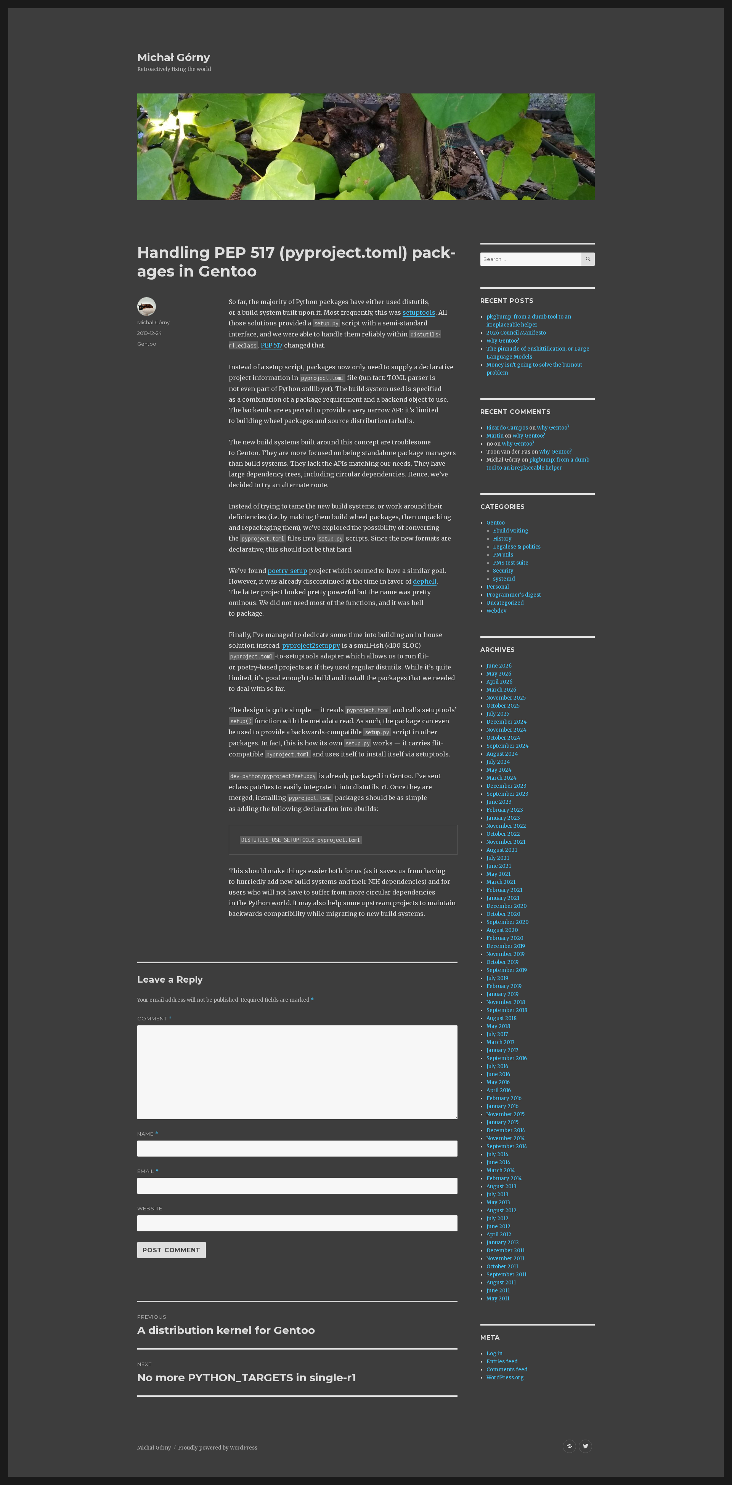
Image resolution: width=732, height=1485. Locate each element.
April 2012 (498, 1234)
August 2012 (501, 1210)
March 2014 (500, 1170)
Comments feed (507, 1369)
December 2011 (505, 1250)
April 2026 (499, 682)
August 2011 (501, 1282)
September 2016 (506, 1058)
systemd (504, 579)
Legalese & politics (517, 547)
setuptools (419, 312)
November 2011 (505, 1258)
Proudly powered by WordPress (217, 1448)
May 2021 (498, 874)
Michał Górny (173, 57)
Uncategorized (505, 603)
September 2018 (506, 1010)
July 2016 (497, 1066)
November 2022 (506, 826)
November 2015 (505, 1114)
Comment (154, 1018)
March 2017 (500, 1042)
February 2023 (504, 810)
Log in (494, 1353)
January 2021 (502, 898)
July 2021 (497, 858)
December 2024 (506, 722)
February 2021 (504, 890)
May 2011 (497, 1298)
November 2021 (505, 842)
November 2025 (506, 698)
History (502, 539)
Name (148, 1134)
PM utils (503, 555)
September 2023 (507, 794)
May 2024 (499, 770)
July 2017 (497, 1034)
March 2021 (500, 882)
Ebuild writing (510, 531)
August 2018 (501, 1018)
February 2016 (504, 1098)
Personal (497, 587)
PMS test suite (510, 563)
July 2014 (497, 1154)
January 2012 (502, 1242)
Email (148, 1171)
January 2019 (502, 994)
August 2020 (502, 930)
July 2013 (497, 1194)
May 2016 (498, 1082)
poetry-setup (287, 570)
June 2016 (498, 1074)
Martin (495, 436)
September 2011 (506, 1274)
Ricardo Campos (507, 428)
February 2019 (504, 986)
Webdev (496, 611)
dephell (425, 581)
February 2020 (504, 938)
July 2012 (497, 1218)
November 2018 (505, 1002)
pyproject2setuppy (311, 645)
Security (503, 571)
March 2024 (501, 778)
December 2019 (505, 946)
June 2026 (499, 666)
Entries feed (502, 1361)
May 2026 (498, 674)
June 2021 (498, 866)
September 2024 (507, 746)
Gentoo (146, 344)
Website (149, 1208)
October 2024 (503, 738)
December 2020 (506, 906)
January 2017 (502, 1050)
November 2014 (505, 1138)
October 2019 (502, 962)
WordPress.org (505, 1377)
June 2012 (498, 1226)
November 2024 (506, 730)
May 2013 (498, 1202)
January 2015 (502, 1122)
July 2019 (497, 978)
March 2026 (501, 690)
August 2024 (502, 754)
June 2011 (498, 1290)
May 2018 (498, 1026)
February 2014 (504, 1178)
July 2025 (497, 714)
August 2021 (501, 850)
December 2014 (505, 1130)
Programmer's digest (513, 595)
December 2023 (506, 786)
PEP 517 (272, 345)
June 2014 (498, 1162)
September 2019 (506, 970)
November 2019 (505, 954)
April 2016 (498, 1090)
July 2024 (498, 762)
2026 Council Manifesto (516, 333)
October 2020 (503, 914)
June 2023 (499, 802)
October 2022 (503, 834)
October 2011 (502, 1266)
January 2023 (503, 818)
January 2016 (502, 1106)
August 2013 (501, 1186)
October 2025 (503, 706)
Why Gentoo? (502, 341)
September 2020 (507, 922)
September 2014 (506, 1146)
